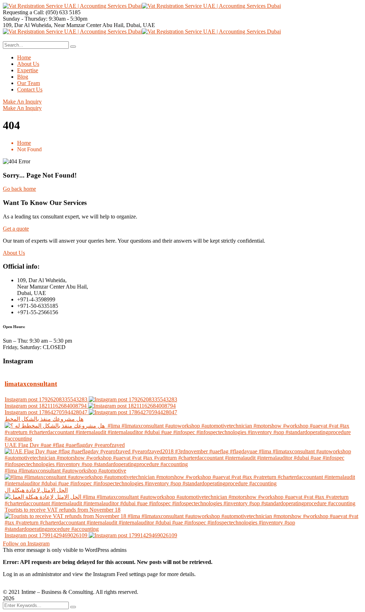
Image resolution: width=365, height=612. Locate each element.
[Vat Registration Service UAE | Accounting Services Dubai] (72, 6)
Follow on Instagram (26, 543)
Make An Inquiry (22, 102)
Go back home (19, 189)
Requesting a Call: (23, 12)
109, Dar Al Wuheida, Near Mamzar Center (52, 25)
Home (24, 143)
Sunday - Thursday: (25, 19)
